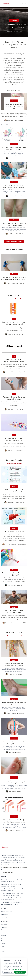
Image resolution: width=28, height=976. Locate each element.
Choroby (14, 100)
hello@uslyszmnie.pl (8, 872)
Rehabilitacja (4, 927)
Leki (14, 319)
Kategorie (4, 921)
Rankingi (3, 951)
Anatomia (14, 144)
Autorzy (3, 908)
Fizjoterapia (14, 20)
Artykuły (4, 876)
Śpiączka (3, 930)
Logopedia (3, 932)
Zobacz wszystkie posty (14, 299)
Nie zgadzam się (8, 972)
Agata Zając (4, 917)
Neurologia (4, 924)
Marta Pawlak (4, 914)
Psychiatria (3, 946)
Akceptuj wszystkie (20, 972)
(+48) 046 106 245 (7, 870)
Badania (14, 182)
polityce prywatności (16, 969)
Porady (14, 274)
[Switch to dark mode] (22, 3)
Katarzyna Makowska (6, 911)
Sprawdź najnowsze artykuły (14, 241)
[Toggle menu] (25, 3)
